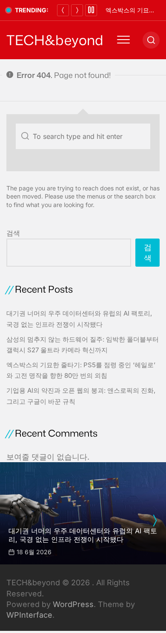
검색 (13, 233)
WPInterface (29, 614)
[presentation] (154, 520)
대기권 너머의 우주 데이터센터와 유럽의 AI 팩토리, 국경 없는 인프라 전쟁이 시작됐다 (83, 535)
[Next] (77, 10)
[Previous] (63, 10)
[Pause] (91, 10)
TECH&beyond (54, 40)
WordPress (73, 604)
